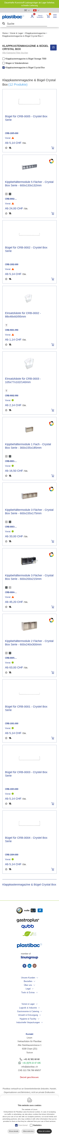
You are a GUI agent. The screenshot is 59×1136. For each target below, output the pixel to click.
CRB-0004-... (11, 592)
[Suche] (3, 23)
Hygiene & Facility (28, 1019)
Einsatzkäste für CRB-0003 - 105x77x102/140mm (23, 380)
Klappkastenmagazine (35, 33)
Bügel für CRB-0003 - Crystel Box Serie (26, 774)
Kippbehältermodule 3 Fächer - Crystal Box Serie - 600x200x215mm (29, 577)
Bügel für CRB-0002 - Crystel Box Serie (26, 249)
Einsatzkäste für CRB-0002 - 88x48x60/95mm (23, 315)
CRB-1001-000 (11, 723)
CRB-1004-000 (11, 854)
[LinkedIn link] (30, 966)
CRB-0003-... (11, 527)
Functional (23, 1125)
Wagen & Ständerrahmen (17, 63)
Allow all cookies (44, 1131)
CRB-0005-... (11, 658)
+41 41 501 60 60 (31, 1059)
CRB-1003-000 (11, 789)
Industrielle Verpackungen (28, 1022)
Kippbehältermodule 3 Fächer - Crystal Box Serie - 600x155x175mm (29, 511)
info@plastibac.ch (29, 1067)
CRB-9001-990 (11, 330)
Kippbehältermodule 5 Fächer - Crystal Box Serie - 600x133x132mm (29, 183)
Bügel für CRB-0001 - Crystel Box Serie (26, 708)
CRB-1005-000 (11, 133)
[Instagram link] (35, 966)
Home (5, 33)
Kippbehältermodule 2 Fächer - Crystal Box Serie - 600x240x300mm (29, 642)
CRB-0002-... (11, 199)
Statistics (37, 1125)
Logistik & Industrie (28, 1008)
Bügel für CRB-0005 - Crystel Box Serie (26, 118)
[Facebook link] (25, 966)
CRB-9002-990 (11, 395)
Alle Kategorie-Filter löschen (15, 53)
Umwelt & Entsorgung (28, 1015)
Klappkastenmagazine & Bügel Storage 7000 (26, 59)
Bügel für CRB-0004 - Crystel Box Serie (26, 839)
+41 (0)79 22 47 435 (31, 1063)
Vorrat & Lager (16, 33)
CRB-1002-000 (11, 264)
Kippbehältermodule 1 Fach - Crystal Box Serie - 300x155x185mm (28, 446)
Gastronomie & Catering (28, 1011)
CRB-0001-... (11, 461)
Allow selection (28, 1131)
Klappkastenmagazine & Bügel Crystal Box (25, 67)
